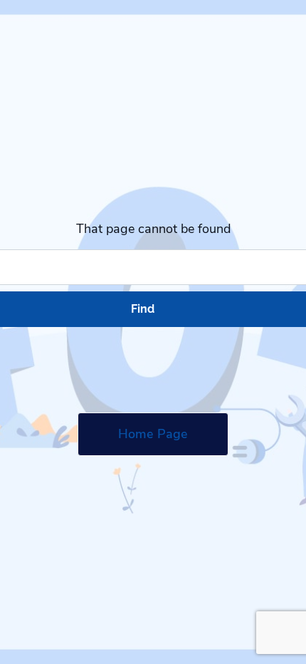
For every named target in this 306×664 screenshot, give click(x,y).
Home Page (153, 433)
